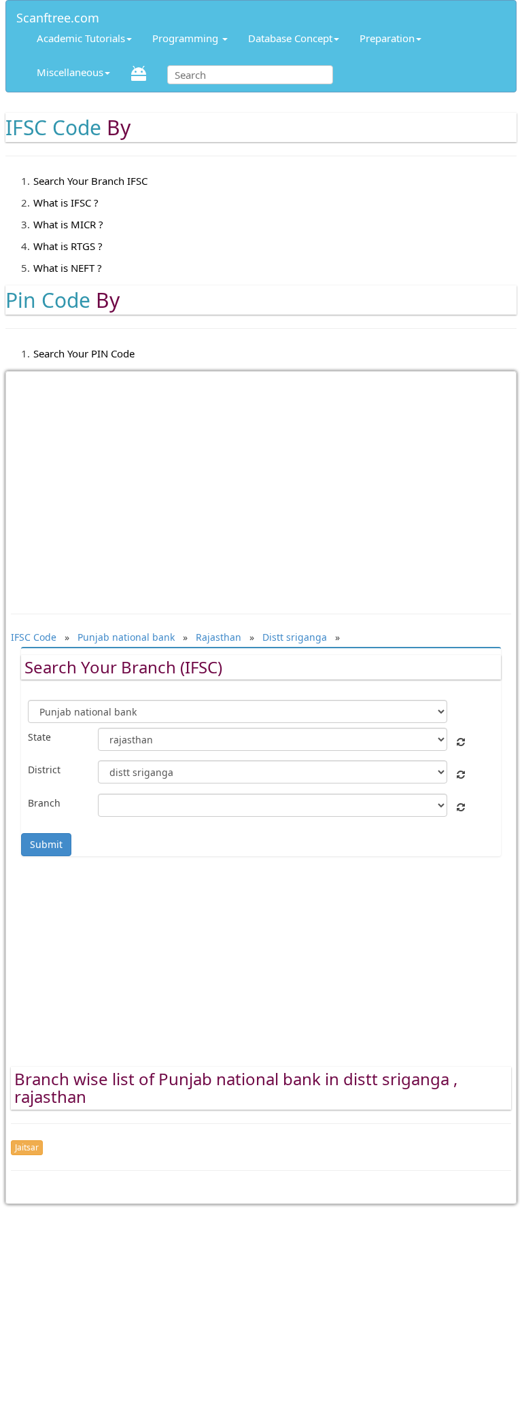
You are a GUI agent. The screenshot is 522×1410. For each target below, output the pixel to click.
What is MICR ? (68, 224)
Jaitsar (27, 1147)
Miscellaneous (70, 72)
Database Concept (290, 38)
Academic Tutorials (81, 38)
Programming (186, 38)
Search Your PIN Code (84, 353)
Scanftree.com (57, 15)
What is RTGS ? (68, 246)
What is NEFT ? (67, 268)
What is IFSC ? (66, 202)
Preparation (387, 38)
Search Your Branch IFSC (90, 181)
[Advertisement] (261, 486)
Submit (46, 844)
